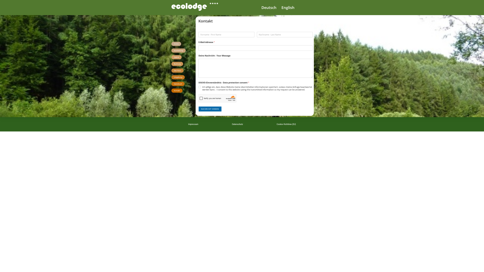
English (287, 7)
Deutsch (268, 7)
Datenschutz (237, 124)
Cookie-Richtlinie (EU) (286, 124)
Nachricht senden (210, 109)
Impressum (193, 124)
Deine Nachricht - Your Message (214, 56)
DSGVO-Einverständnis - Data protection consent (224, 82)
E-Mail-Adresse (207, 42)
